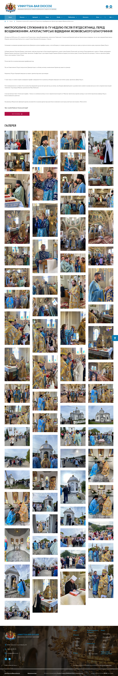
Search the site (105, 17)
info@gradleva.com (12, 653)
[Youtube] (9, 659)
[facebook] (107, 6)
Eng (111, 17)
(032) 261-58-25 (11, 649)
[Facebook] (6, 659)
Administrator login (32, 673)
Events (11, 21)
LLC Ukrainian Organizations (105, 665)
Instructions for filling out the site (12, 673)
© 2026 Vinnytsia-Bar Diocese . (11, 665)
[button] (47, 17)
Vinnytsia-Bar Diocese (35, 6)
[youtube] (111, 6)
